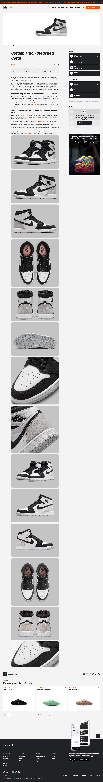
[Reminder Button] (55, 64)
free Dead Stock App (28, 133)
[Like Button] (58, 64)
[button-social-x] (99, 674)
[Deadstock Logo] (5, 7)
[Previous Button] (5, 715)
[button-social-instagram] (87, 674)
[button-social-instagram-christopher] (84, 674)
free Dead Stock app (32, 102)
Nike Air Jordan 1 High (26, 115)
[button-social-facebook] (90, 674)
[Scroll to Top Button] (98, 736)
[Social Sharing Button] (5, 674)
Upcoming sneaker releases (17, 683)
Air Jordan (27, 96)
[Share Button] (52, 64)
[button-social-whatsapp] (93, 674)
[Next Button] (9, 715)
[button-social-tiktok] (96, 674)
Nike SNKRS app (42, 121)
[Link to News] (11, 7)
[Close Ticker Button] (99, 2)
